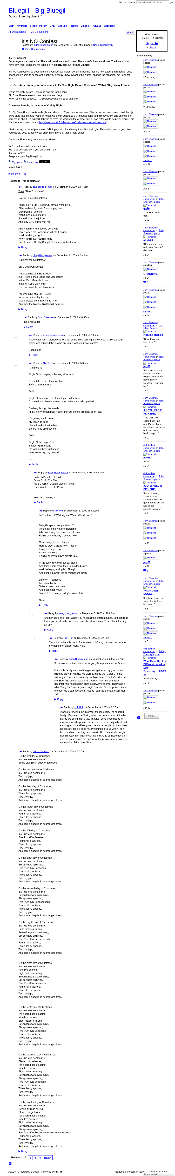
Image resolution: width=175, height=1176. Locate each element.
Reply (23, 247)
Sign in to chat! (151, 1174)
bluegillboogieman (43, 44)
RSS (10, 1163)
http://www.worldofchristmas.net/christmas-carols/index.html (72, 122)
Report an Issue (136, 1171)
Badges (119, 1171)
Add (132, 32)
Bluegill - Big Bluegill (38, 10)
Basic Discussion (103, 44)
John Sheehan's (153, 200)
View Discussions (35, 49)
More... (151, 715)
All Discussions (17, 31)
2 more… (147, 160)
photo (157, 202)
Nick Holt (48, 363)
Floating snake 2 (153, 334)
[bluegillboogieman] (14, 47)
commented (149, 199)
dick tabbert (149, 445)
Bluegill (35, 1171)
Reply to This (17, 173)
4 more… (147, 311)
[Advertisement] (147, 773)
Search (171, 2)
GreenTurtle (150, 273)
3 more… (147, 637)
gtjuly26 (148, 240)
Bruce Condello (41, 751)
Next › (47, 1157)
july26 (146, 366)
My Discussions (39, 31)
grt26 (146, 208)
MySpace (17, 162)
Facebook (32, 162)
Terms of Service (158, 1171)
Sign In (131, 2)
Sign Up (122, 2)
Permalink (20, 187)
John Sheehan (46, 317)
